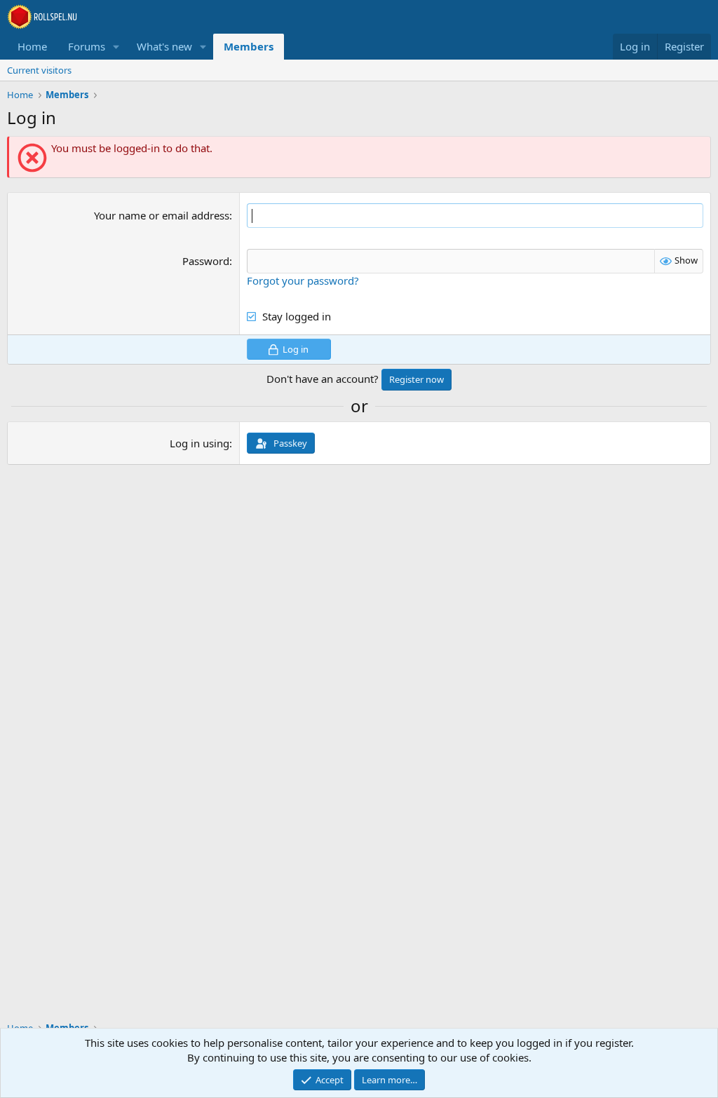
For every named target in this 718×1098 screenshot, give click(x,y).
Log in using (199, 443)
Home (32, 46)
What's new (164, 46)
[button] (116, 47)
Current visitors (39, 70)
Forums (86, 46)
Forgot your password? (303, 280)
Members (248, 46)
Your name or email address (161, 215)
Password (205, 261)
